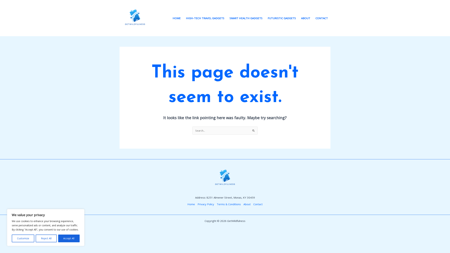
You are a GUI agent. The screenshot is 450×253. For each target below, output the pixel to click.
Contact (322, 18)
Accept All (68, 238)
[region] (45, 227)
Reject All (46, 238)
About (305, 18)
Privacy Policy (206, 204)
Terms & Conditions (229, 204)
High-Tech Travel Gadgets (205, 18)
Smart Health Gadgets (246, 18)
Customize (23, 238)
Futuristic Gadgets (282, 18)
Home (177, 18)
